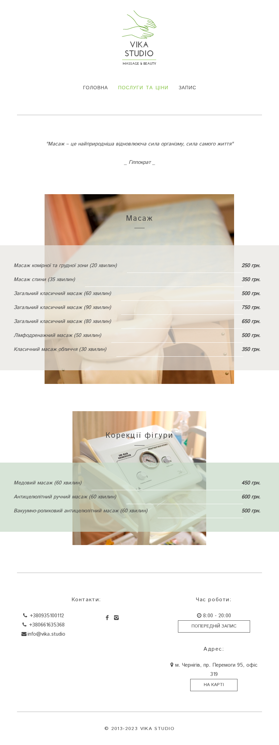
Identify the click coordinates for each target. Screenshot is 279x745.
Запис (187, 88)
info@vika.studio (46, 634)
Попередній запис (214, 626)
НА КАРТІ (214, 685)
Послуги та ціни (143, 88)
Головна (95, 88)
